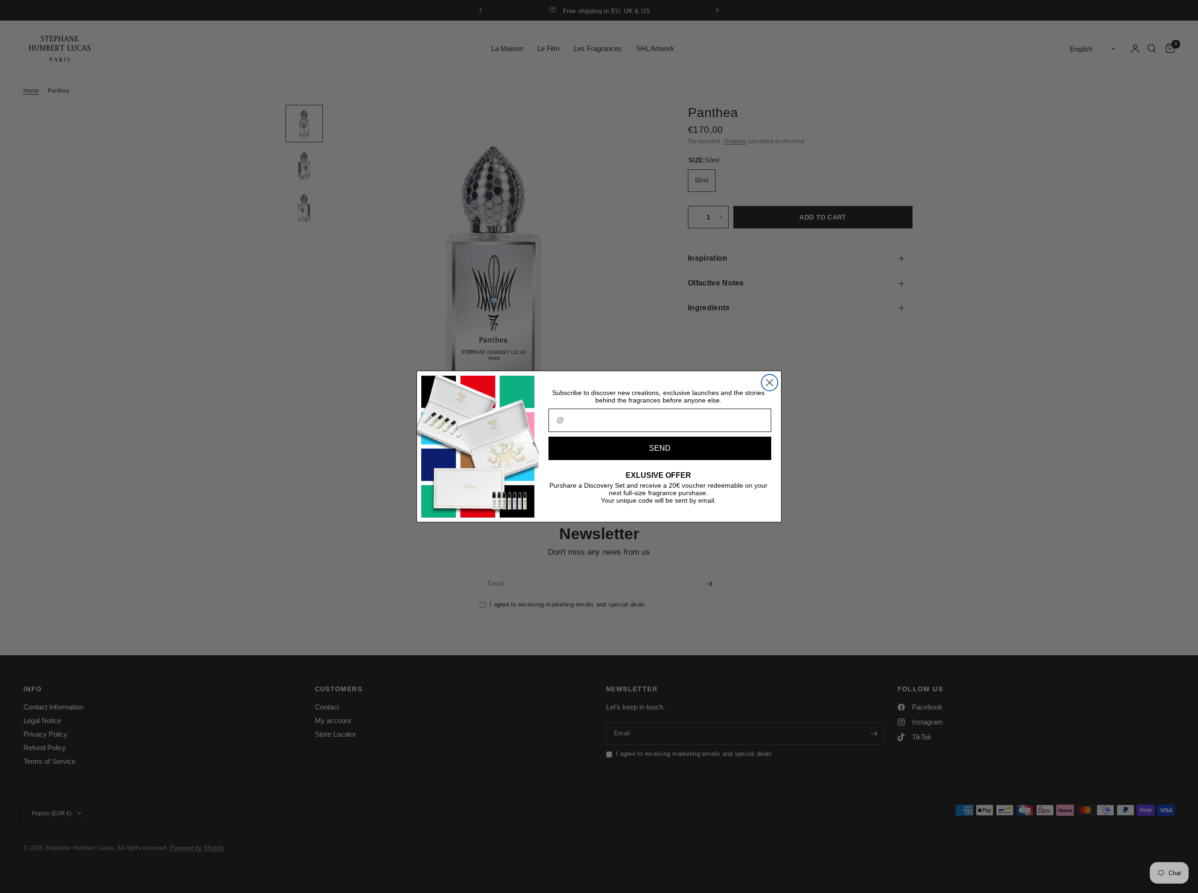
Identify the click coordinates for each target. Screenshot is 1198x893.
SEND (660, 448)
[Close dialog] (769, 382)
